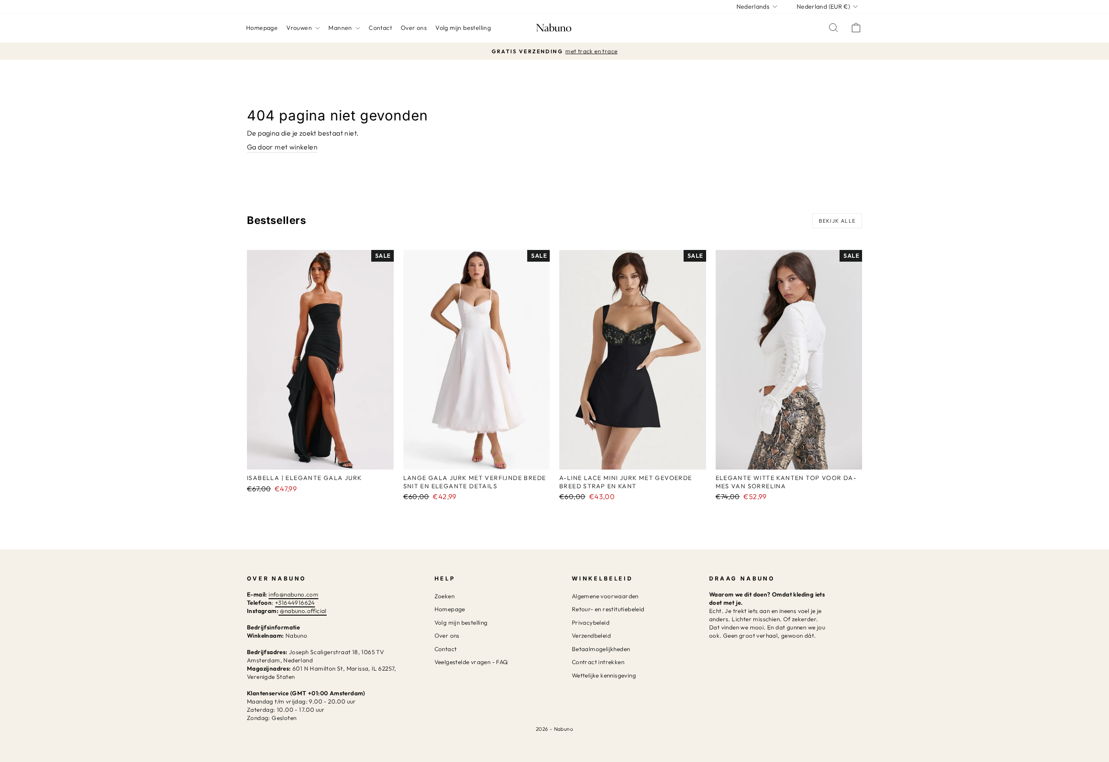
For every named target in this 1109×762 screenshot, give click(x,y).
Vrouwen (299, 28)
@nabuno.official (303, 611)
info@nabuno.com (293, 594)
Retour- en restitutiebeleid (608, 609)
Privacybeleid (591, 622)
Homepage (262, 28)
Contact (380, 28)
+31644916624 (295, 602)
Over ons (414, 28)
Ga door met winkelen (282, 147)
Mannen (340, 28)
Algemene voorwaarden (605, 596)
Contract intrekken (598, 662)
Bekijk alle (837, 220)
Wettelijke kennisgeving (604, 675)
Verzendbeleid (591, 635)
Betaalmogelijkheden (601, 649)
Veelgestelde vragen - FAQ (471, 662)
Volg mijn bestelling (463, 28)
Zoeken (444, 596)
